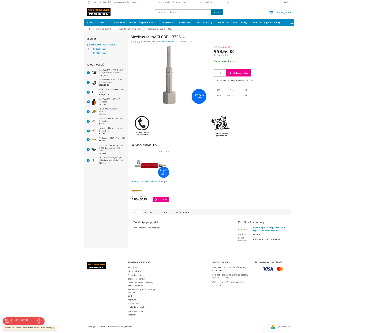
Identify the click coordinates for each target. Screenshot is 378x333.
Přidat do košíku (240, 73)
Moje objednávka (135, 311)
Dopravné (132, 299)
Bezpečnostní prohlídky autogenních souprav (144, 291)
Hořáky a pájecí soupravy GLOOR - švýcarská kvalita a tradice (269, 229)
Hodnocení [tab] (149, 212)
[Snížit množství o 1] (224, 74)
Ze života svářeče (204, 2)
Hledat (217, 12)
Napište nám (164, 2)
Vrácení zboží (133, 303)
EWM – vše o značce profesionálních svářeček (228, 284)
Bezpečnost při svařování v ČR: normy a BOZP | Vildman (229, 269)
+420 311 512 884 (98, 49)
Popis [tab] (136, 212)
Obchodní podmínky (136, 307)
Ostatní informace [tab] (181, 212)
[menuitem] (96, 22)
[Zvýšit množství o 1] (224, 71)
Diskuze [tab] (163, 212)
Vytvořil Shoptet (284, 326)
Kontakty (132, 314)
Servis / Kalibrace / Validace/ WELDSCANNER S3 (140, 284)
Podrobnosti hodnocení (166, 41)
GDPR (130, 296)
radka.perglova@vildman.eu (103, 44)
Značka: (186, 41)
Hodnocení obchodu (136, 278)
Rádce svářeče (183, 2)
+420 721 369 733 (98, 53)
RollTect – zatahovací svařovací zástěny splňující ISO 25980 (230, 276)
